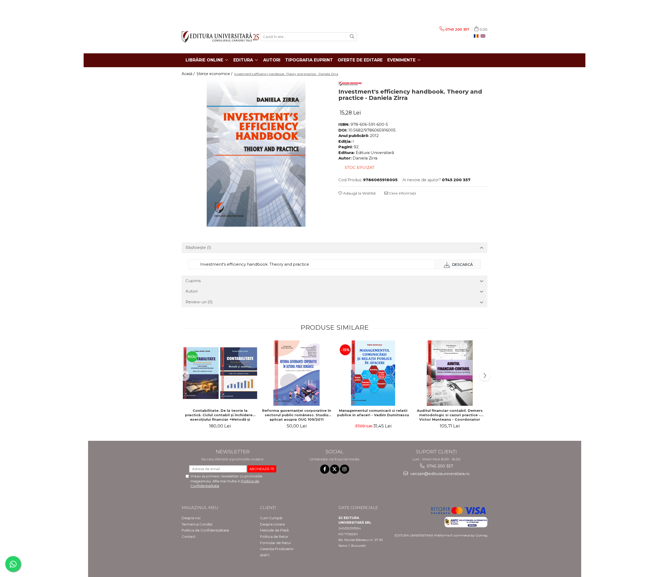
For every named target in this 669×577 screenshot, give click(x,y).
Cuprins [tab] (193, 280)
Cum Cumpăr (271, 518)
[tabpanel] (256, 153)
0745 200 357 (439, 466)
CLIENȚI (268, 507)
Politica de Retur (274, 536)
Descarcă (462, 264)
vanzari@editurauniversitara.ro (439, 473)
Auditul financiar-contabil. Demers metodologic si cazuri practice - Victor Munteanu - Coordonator (450, 414)
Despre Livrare (272, 524)
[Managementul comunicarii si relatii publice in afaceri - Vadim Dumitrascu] (373, 373)
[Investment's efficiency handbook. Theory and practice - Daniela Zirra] (256, 153)
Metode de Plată (274, 530)
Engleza (484, 36)
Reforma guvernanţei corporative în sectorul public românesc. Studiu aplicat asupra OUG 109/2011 (296, 414)
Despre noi (191, 518)
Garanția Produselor (277, 549)
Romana (477, 36)
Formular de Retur (275, 543)
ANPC (265, 555)
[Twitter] (334, 469)
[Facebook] (324, 469)
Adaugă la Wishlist (359, 193)
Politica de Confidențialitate (205, 530)
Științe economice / (215, 73)
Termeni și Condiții (197, 524)
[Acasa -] (217, 37)
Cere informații (402, 193)
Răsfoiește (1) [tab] (198, 247)
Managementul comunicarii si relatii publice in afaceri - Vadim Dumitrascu (373, 412)
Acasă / (189, 73)
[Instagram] (344, 469)
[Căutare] (352, 36)
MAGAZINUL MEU (200, 507)
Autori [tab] (192, 291)
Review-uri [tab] (199, 301)
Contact (188, 536)
